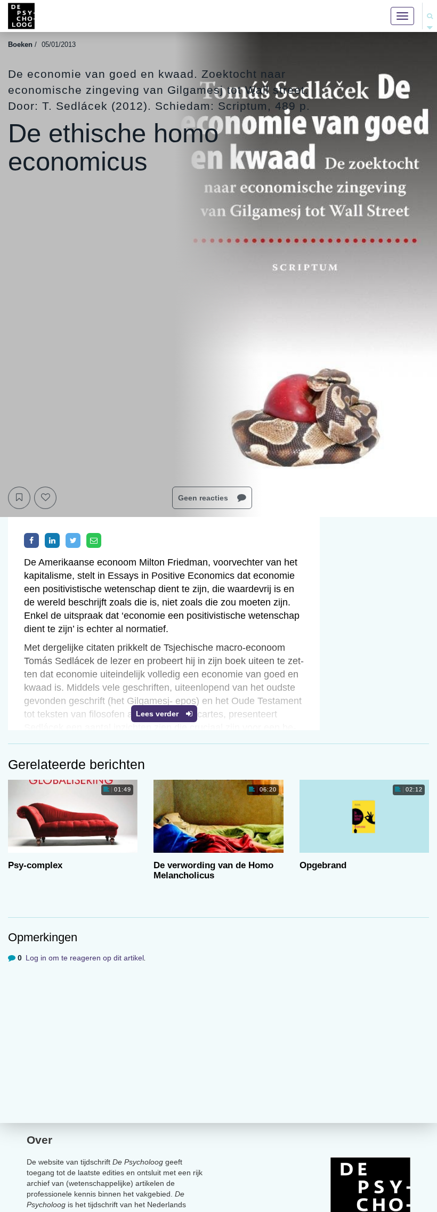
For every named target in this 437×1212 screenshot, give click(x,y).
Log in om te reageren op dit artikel (85, 958)
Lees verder (158, 713)
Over (39, 1140)
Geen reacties (204, 498)
